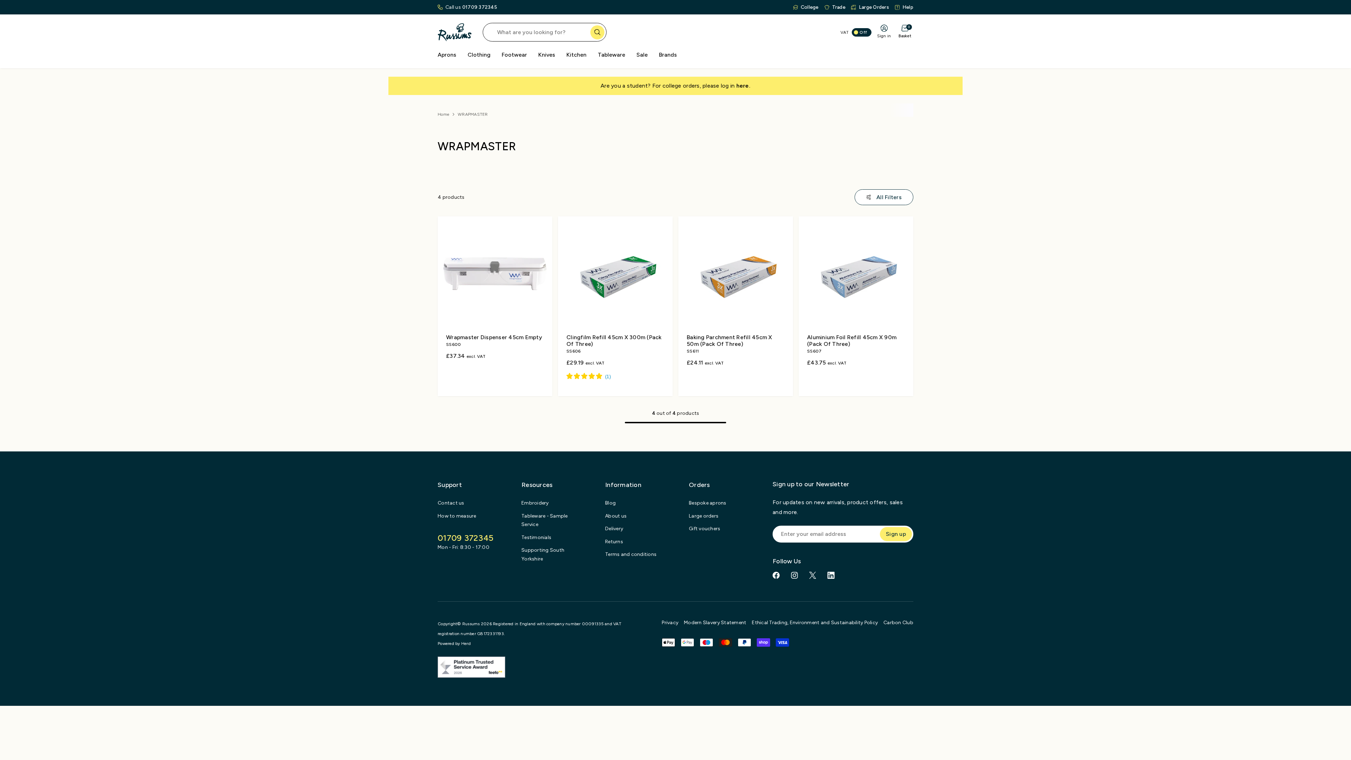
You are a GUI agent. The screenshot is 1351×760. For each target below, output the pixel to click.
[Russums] (454, 32)
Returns (614, 542)
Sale (642, 54)
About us (616, 516)
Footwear (514, 54)
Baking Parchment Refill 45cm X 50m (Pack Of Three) (729, 340)
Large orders (703, 516)
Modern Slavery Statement (715, 623)
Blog (610, 503)
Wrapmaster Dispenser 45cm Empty (494, 337)
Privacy (670, 623)
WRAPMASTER (473, 114)
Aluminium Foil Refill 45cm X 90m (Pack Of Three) (851, 340)
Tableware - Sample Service (544, 520)
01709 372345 (479, 7)
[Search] (597, 32)
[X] (812, 575)
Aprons (447, 54)
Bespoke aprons (708, 503)
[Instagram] (794, 575)
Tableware (611, 54)
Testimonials (536, 537)
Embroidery (535, 503)
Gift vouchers (704, 529)
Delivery (614, 529)
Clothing (479, 54)
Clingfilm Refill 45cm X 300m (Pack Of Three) (614, 340)
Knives (546, 54)
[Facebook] (776, 575)
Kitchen (576, 54)
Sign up (896, 534)
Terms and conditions (631, 554)
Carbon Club (898, 623)
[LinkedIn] (831, 575)
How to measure (457, 516)
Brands (668, 54)
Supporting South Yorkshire (542, 554)
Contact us (451, 503)
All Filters (889, 197)
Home (443, 114)
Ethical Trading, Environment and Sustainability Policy (815, 623)
